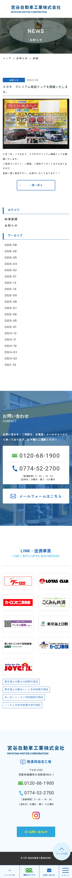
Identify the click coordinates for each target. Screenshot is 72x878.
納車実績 (11, 219)
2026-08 (11, 244)
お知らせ (11, 225)
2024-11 (10, 339)
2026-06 (11, 251)
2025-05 (11, 320)
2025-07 (11, 307)
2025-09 (11, 295)
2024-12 (11, 333)
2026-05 (11, 257)
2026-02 (11, 270)
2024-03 (11, 352)
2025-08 (11, 301)
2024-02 (11, 358)
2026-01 (10, 276)
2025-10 (10, 289)
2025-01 (10, 326)
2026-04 (11, 263)
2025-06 (11, 314)
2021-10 (10, 364)
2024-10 (11, 345)
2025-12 (10, 282)
